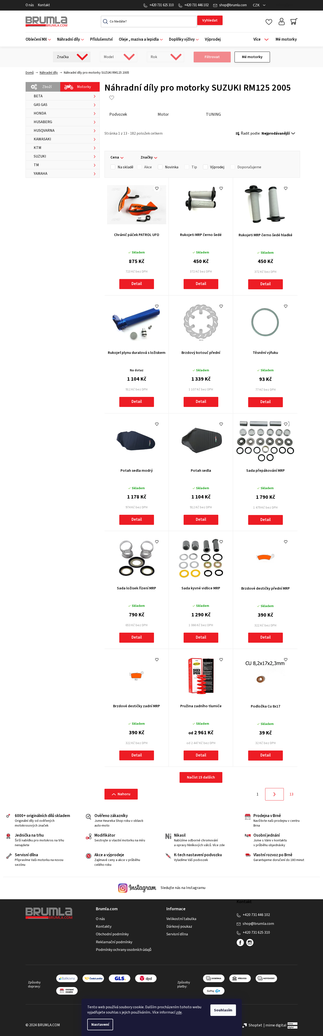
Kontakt (44, 5)
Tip (194, 167)
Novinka (171, 167)
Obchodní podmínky (112, 934)
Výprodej (217, 167)
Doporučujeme (249, 167)
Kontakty (103, 926)
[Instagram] (249, 942)
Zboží (47, 86)
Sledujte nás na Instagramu (182, 887)
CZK (256, 5)
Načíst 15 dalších (201, 777)
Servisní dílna (177, 934)
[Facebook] (240, 942)
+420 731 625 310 (161, 5)
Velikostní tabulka (181, 918)
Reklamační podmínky (114, 942)
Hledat (210, 20)
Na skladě (125, 167)
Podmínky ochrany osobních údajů (123, 949)
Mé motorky (252, 57)
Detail (136, 284)
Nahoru (124, 794)
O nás (30, 5)
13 (291, 794)
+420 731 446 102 (196, 5)
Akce (148, 167)
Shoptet (255, 1025)
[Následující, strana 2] (274, 794)
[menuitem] (40, 40)
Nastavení (100, 1024)
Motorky (84, 86)
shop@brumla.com (233, 5)
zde (179, 1012)
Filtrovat (212, 57)
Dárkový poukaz (179, 926)
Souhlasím (223, 1010)
